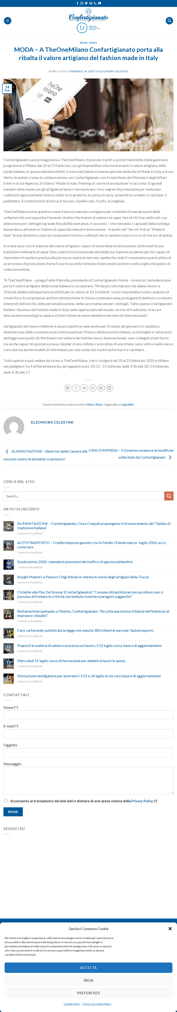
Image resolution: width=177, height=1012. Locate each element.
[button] (170, 928)
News (84, 42)
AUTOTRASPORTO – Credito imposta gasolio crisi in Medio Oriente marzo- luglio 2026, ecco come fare (91, 544)
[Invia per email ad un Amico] (93, 388)
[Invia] (169, 495)
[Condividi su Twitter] (84, 388)
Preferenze (88, 993)
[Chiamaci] (95, 3)
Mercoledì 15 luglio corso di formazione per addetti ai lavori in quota (71, 660)
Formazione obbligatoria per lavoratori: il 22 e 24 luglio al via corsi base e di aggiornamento (89, 676)
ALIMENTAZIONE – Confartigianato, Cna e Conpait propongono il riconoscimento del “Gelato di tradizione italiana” (93, 525)
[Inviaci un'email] (90, 3)
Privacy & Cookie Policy (97, 1004)
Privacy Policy (142, 801)
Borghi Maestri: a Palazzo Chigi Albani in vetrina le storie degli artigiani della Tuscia (83, 577)
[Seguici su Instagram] (81, 3)
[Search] (169, 21)
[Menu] (7, 21)
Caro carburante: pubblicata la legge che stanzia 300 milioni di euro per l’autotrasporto (85, 630)
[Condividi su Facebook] (76, 388)
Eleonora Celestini (113, 71)
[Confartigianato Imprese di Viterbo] (88, 21)
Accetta (88, 967)
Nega (89, 980)
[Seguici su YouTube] (99, 3)
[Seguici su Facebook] (77, 3)
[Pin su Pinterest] (101, 388)
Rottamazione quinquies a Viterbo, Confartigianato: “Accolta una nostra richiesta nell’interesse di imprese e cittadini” (93, 613)
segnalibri (127, 404)
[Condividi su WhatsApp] (67, 388)
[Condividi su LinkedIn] (109, 388)
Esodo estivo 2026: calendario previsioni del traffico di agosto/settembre (75, 561)
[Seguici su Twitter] (86, 3)
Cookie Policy (72, 1004)
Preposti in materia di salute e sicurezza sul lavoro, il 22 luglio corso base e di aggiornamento (89, 645)
